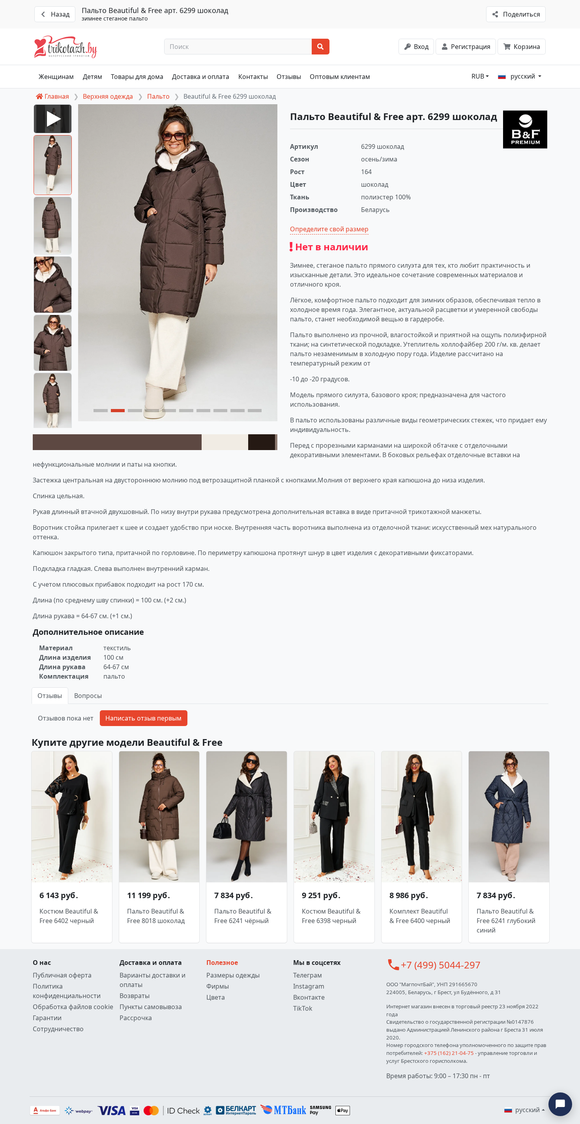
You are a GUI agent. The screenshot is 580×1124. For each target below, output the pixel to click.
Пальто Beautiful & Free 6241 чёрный (242, 916)
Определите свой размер (329, 229)
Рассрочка (136, 1017)
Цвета (215, 997)
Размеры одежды (233, 975)
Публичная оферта (62, 975)
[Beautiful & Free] (525, 130)
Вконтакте (309, 997)
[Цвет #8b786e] (276, 442)
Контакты (253, 76)
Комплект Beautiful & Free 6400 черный (419, 916)
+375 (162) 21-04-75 (449, 1052)
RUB (477, 76)
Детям (92, 76)
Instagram (308, 986)
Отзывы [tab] (49, 695)
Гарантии (47, 1017)
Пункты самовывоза (151, 1006)
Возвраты (135, 995)
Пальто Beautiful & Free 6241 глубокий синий (506, 920)
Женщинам (56, 76)
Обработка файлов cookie (73, 1006)
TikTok (302, 1008)
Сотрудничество (58, 1029)
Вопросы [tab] (88, 695)
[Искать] (320, 46)
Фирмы (217, 986)
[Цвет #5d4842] (117, 442)
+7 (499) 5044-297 (441, 964)
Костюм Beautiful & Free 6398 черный (331, 916)
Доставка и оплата (200, 76)
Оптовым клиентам (340, 76)
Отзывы (289, 76)
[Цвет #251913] (261, 442)
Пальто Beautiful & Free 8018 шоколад (156, 916)
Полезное (222, 962)
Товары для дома (137, 76)
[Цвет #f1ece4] (225, 442)
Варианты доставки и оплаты (152, 980)
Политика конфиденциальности (67, 991)
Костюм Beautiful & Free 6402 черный (68, 916)
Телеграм (307, 975)
